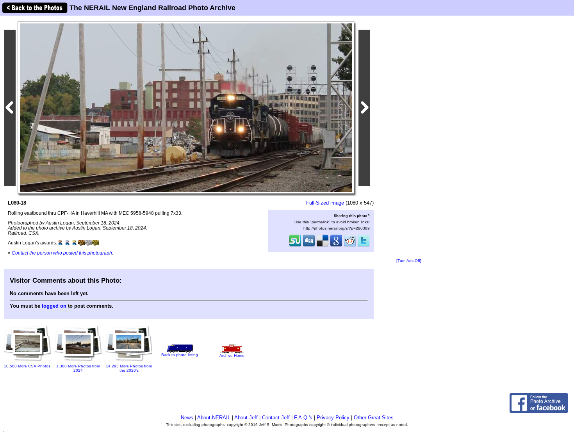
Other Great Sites (374, 418)
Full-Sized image (325, 203)
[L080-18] (186, 107)
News (187, 418)
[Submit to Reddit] (350, 246)
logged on (54, 306)
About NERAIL (213, 418)
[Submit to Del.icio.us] (322, 246)
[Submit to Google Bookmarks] (336, 246)
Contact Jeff (276, 418)
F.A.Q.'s (303, 418)
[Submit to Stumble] (295, 246)
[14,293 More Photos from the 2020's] (129, 361)
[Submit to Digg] (309, 246)
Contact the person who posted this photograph (62, 252)
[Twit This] (363, 246)
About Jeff (246, 418)
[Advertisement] (409, 137)
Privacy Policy (333, 418)
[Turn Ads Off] (408, 260)
